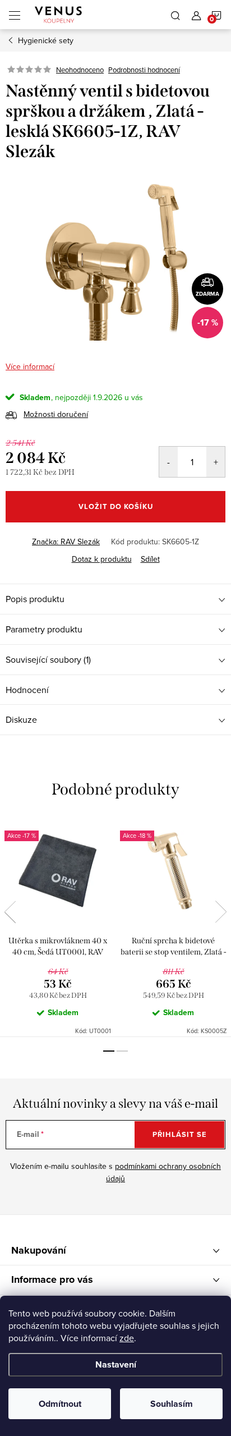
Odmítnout (60, 1403)
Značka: (66, 541)
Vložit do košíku (115, 506)
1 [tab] (108, 1051)
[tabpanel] (58, 927)
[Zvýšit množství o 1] (215, 462)
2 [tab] (122, 1051)
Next (221, 912)
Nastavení (115, 1364)
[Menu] (14, 14)
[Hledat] (175, 14)
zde (126, 1338)
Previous (10, 912)
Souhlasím (171, 1403)
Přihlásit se (180, 1134)
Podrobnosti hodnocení (144, 69)
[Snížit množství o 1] (168, 462)
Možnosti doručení (56, 414)
